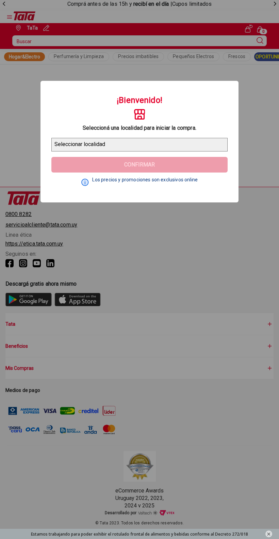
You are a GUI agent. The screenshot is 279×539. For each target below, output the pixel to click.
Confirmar (139, 164)
